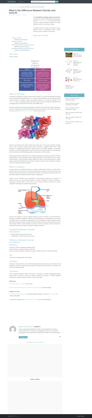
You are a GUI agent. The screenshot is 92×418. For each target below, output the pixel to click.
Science (14, 7)
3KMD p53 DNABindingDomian (19, 294)
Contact (78, 416)
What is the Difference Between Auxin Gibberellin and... (77, 71)
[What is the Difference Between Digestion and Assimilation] (69, 79)
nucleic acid (46, 20)
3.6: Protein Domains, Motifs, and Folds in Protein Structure (26, 287)
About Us (82, 416)
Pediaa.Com (17, 416)
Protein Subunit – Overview (18, 284)
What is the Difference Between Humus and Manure (77, 55)
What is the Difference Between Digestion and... (77, 79)
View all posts (23, 337)
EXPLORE (21, 2)
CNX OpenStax (28, 299)
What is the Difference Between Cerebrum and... (70, 87)
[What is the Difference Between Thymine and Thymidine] (69, 62)
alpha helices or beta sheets (26, 111)
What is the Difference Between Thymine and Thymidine (77, 63)
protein (39, 20)
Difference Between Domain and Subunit (23, 48)
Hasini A (19, 14)
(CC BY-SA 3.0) (52, 294)
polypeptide (12, 102)
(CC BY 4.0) (35, 299)
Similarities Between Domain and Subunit (23, 45)
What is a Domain (17, 38)
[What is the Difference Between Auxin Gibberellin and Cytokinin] (69, 71)
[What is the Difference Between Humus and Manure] (69, 55)
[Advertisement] (21, 25)
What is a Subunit (17, 41)
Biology (18, 7)
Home (10, 7)
